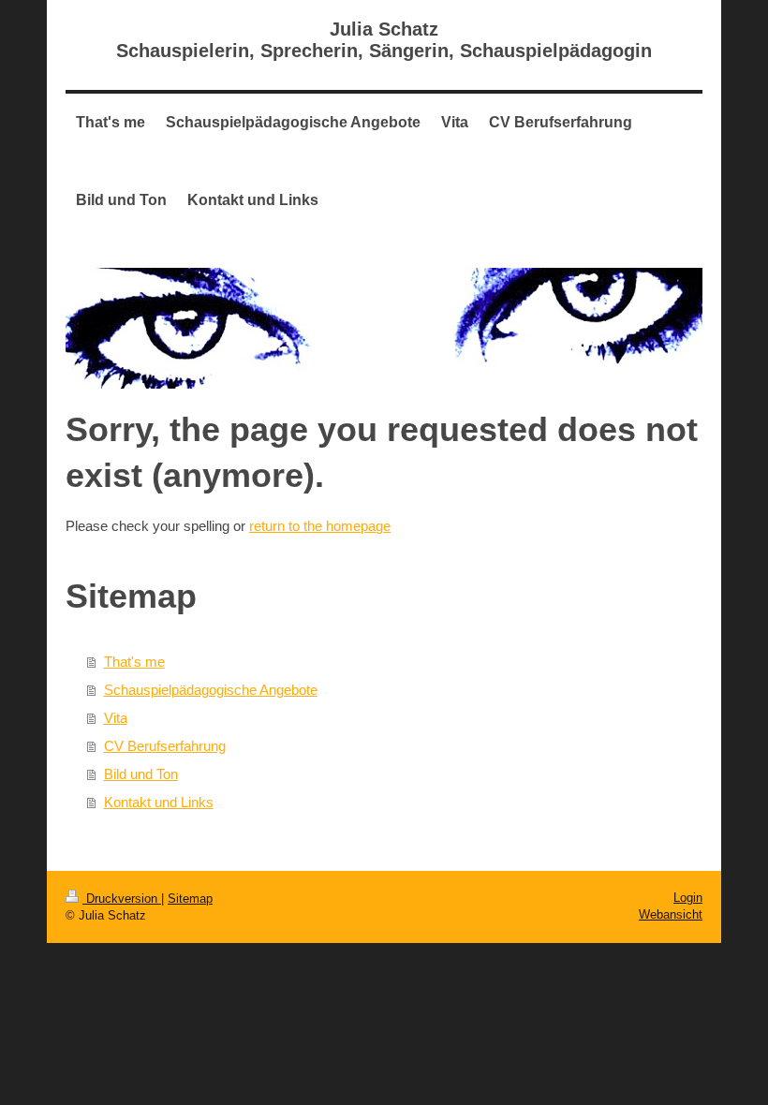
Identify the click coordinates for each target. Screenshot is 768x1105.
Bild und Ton (141, 774)
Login (687, 898)
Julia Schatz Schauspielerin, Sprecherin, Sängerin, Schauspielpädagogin (384, 40)
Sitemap (190, 898)
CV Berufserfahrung (165, 746)
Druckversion (121, 898)
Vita (115, 718)
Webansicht (670, 914)
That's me (134, 662)
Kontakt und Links (159, 802)
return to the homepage (320, 526)
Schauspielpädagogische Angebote (211, 690)
